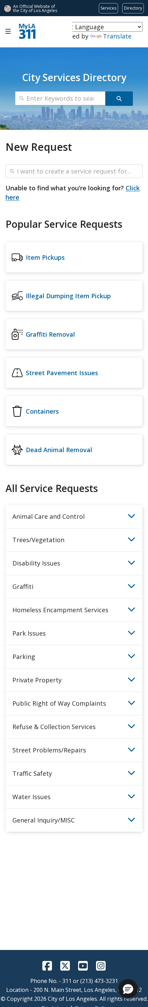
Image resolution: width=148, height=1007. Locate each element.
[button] (128, 988)
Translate (117, 36)
